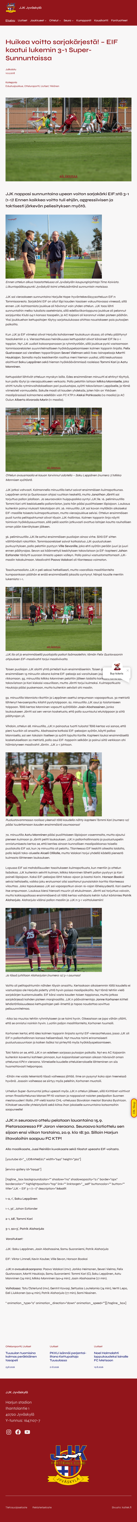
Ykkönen (54, 86)
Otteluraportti (32, 86)
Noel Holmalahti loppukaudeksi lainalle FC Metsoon (111, 1356)
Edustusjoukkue (14, 86)
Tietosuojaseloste (16, 1507)
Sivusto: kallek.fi (121, 1507)
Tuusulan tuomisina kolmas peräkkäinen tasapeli (21, 1356)
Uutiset (45, 86)
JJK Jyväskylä (30, 8)
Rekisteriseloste (42, 1507)
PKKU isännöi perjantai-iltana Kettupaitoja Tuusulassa (68, 1356)
